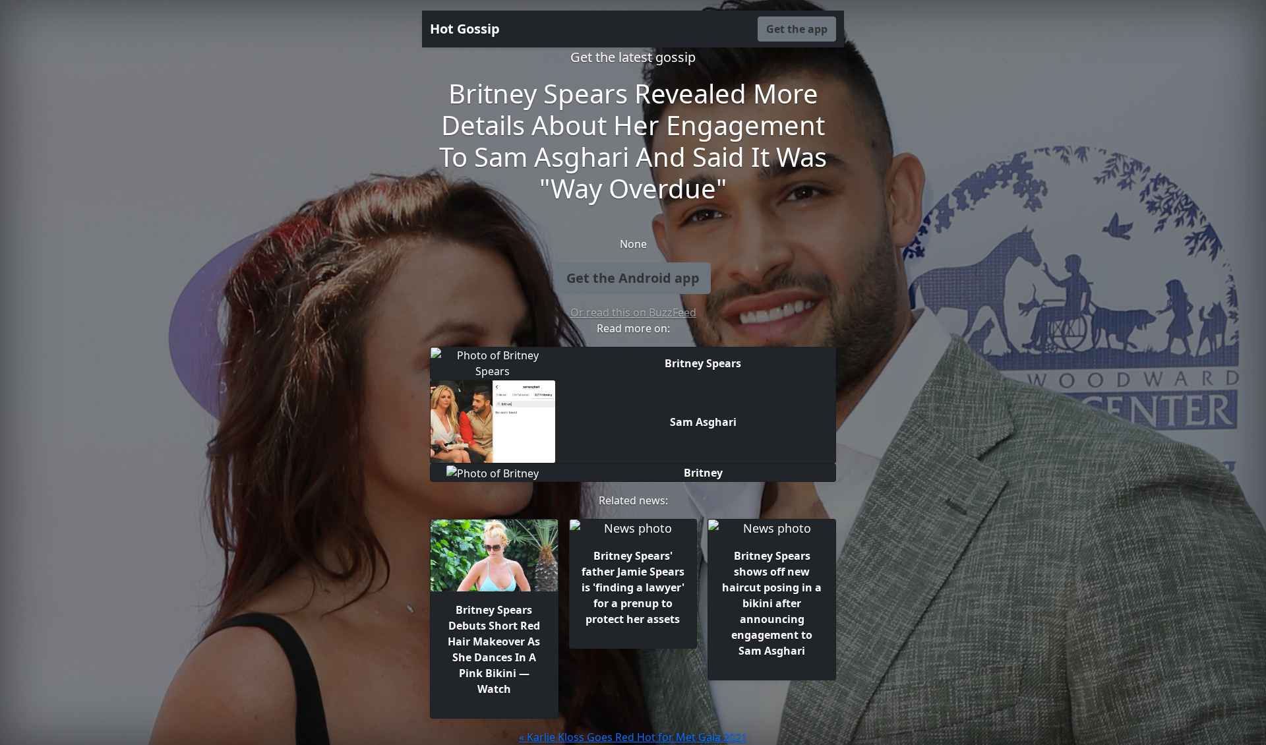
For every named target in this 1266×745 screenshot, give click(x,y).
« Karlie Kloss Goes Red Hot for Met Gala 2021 (633, 737)
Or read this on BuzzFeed (633, 312)
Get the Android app (633, 278)
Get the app (797, 29)
